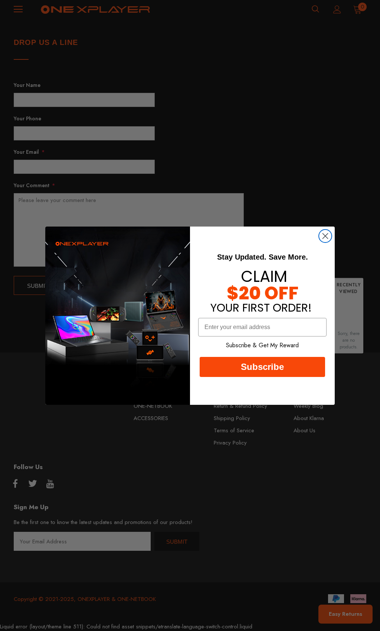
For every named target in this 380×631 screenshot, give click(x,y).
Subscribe (262, 367)
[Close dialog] (325, 236)
